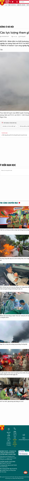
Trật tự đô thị (11, 5)
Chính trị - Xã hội (21, 5)
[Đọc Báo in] (17, 2)
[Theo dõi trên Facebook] (10, 2)
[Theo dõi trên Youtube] (12, 2)
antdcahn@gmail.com (24, 439)
